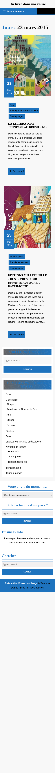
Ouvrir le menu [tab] (15, 12)
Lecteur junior (16, 256)
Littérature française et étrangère (23, 441)
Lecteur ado (13, 451)
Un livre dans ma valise (27, 4)
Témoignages (16, 116)
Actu (12, 105)
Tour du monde (14, 473)
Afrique (10, 404)
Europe (11, 420)
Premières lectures (19, 262)
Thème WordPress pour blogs (21, 583)
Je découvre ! (17, 172)
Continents (12, 399)
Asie (9, 414)
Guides (10, 431)
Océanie (11, 425)
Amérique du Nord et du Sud (24, 110)
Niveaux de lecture (16, 447)
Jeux (8, 436)
